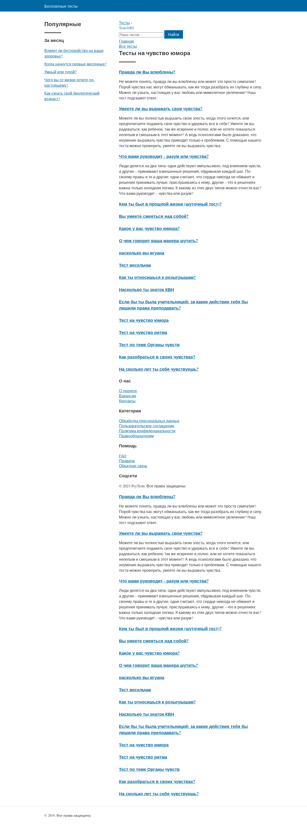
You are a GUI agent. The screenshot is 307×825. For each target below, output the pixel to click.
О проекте (128, 390)
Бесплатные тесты (61, 6)
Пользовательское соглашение (146, 425)
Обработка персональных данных (149, 420)
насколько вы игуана (141, 253)
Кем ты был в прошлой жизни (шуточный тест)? (170, 204)
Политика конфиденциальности (147, 430)
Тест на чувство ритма (143, 332)
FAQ (122, 455)
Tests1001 (126, 27)
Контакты (127, 400)
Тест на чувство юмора (144, 320)
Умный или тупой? (60, 71)
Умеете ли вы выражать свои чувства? (160, 108)
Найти (173, 34)
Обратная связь (133, 465)
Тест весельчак (135, 265)
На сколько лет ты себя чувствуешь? (159, 369)
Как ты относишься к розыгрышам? (157, 277)
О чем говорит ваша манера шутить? (158, 240)
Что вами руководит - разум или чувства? (164, 156)
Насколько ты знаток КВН (146, 289)
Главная (126, 41)
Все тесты (128, 46)
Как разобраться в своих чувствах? (157, 357)
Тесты (124, 22)
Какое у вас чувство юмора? (149, 228)
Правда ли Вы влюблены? (147, 72)
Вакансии (127, 395)
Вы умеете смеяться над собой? (154, 216)
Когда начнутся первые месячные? (75, 63)
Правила (127, 460)
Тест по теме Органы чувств (149, 344)
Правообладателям (136, 435)
